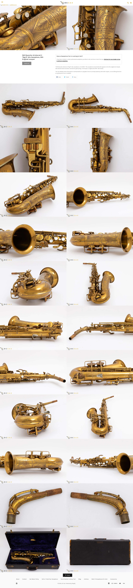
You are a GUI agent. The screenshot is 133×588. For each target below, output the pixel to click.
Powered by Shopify (70, 583)
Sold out (26, 63)
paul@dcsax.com (13, 5)
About (17, 579)
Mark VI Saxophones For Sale (99, 579)
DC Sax (63, 583)
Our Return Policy (34, 579)
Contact (24, 579)
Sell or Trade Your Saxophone (50, 579)
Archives (86, 579)
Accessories (113, 579)
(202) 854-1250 (5, 5)
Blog (80, 579)
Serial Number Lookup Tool (68, 579)
